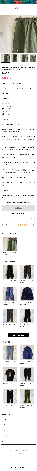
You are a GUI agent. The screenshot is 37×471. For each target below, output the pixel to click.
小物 (2, 442)
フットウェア (4, 436)
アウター (3, 419)
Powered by (16, 453)
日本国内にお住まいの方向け (18, 213)
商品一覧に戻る (18, 335)
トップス (3, 425)
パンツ (3, 430)
